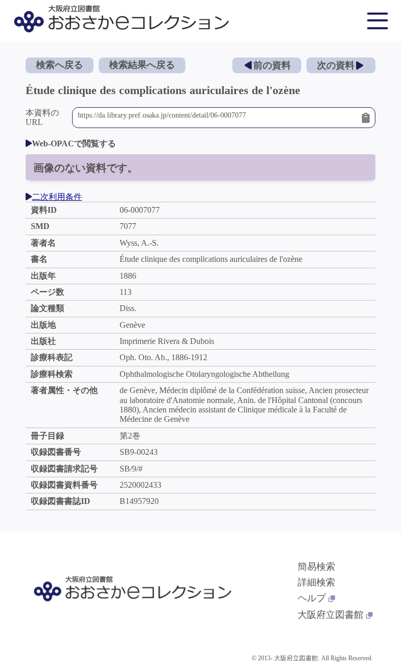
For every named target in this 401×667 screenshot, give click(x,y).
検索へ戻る (59, 65)
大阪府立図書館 (330, 615)
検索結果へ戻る (142, 65)
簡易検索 (316, 566)
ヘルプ (312, 598)
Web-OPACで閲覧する (74, 143)
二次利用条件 (57, 196)
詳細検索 (316, 582)
